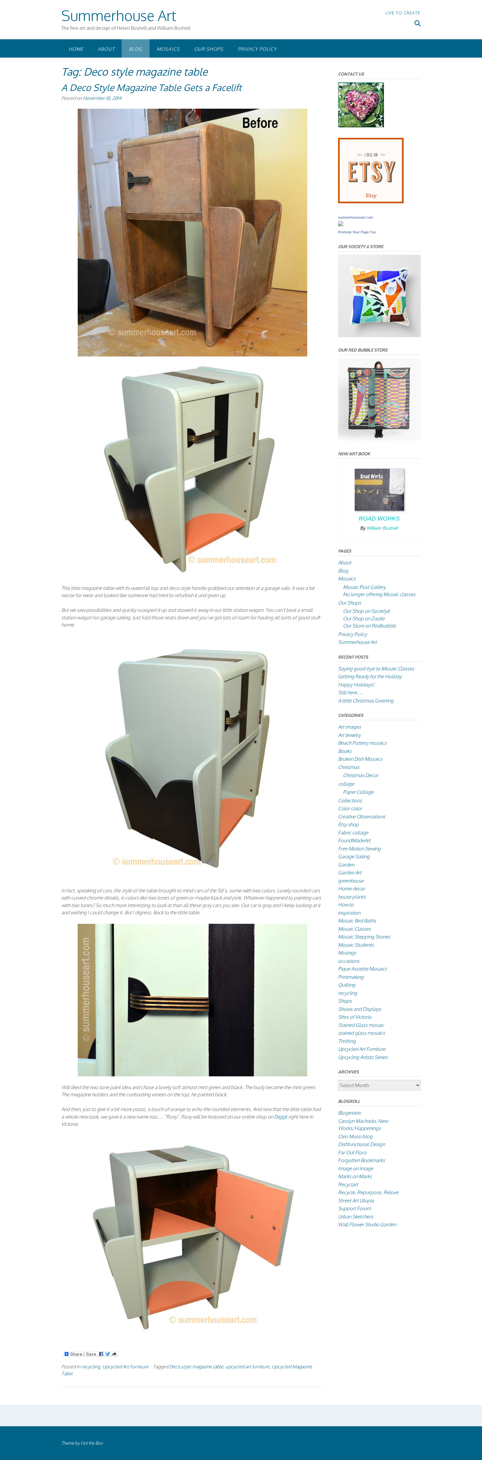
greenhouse (351, 881)
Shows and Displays (359, 1009)
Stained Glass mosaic (361, 1025)
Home (76, 49)
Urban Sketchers (355, 1217)
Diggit (280, 1117)
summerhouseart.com (355, 217)
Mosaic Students (356, 945)
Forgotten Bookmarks (361, 1160)
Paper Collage (358, 792)
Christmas (348, 767)
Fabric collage (353, 833)
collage (346, 784)
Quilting (346, 985)
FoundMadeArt (354, 840)
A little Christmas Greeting (365, 701)
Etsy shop (348, 824)
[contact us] (361, 125)
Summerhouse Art (118, 15)
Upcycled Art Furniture (125, 1366)
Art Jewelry (349, 735)
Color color (350, 808)
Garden (346, 865)
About (106, 49)
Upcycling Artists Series (363, 1057)
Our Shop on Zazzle (364, 618)
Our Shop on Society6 (366, 611)
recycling (90, 1366)
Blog (135, 49)
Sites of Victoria (354, 1017)
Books (344, 751)
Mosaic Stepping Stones (364, 937)
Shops (345, 1001)
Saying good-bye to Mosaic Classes (376, 669)
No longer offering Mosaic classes (379, 594)
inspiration (349, 913)
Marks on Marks (355, 1176)
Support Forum (354, 1208)
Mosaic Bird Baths (357, 921)
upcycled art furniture (248, 1366)
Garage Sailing (354, 856)
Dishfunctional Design (361, 1144)
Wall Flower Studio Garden (367, 1224)
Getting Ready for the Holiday (370, 676)
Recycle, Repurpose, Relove (368, 1192)
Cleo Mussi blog (355, 1136)
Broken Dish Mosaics (360, 759)
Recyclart (348, 1184)
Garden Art (349, 872)
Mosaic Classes (354, 929)
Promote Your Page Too (357, 232)
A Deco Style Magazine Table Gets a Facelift (151, 87)
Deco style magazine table (196, 1366)
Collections (350, 800)
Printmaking (351, 977)
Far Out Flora (352, 1152)
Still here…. (350, 692)
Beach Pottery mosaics (362, 743)
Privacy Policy (257, 49)
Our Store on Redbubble (369, 626)
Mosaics (168, 49)
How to (346, 905)
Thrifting (347, 1041)
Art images (349, 727)
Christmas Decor (360, 775)
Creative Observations (361, 816)
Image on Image (355, 1168)
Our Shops (208, 49)
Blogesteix (349, 1113)
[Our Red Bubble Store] (379, 439)
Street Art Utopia (356, 1200)
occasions (348, 961)
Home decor (351, 888)
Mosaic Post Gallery (364, 587)
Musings (347, 953)
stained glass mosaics (361, 1033)
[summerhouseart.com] (340, 224)
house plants (352, 897)
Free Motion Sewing (359, 849)
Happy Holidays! (356, 685)
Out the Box (92, 1443)
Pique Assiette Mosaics (362, 969)
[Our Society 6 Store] (379, 335)
